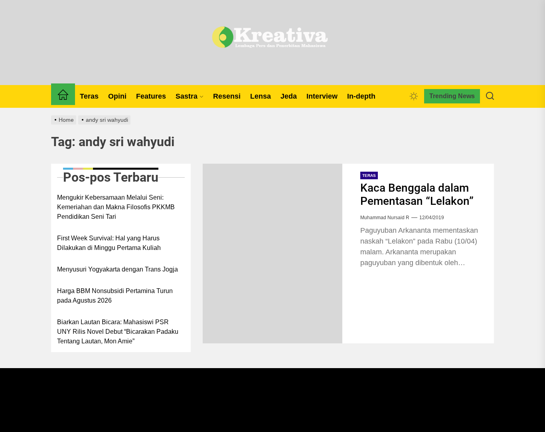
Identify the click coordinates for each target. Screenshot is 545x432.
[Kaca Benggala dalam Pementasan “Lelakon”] (272, 253)
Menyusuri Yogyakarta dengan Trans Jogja (117, 269)
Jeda (288, 96)
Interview (322, 96)
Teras (89, 96)
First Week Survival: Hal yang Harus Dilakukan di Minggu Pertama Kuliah (109, 243)
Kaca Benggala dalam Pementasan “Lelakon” (417, 194)
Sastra (186, 96)
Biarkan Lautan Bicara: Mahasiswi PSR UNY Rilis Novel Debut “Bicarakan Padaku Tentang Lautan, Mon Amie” (117, 332)
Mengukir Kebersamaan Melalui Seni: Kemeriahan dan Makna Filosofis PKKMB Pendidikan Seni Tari (116, 207)
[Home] (63, 96)
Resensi (227, 96)
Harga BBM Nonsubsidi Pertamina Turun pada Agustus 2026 (115, 295)
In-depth (361, 96)
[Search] (490, 96)
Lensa (260, 96)
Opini (117, 96)
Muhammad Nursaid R (384, 217)
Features (151, 96)
